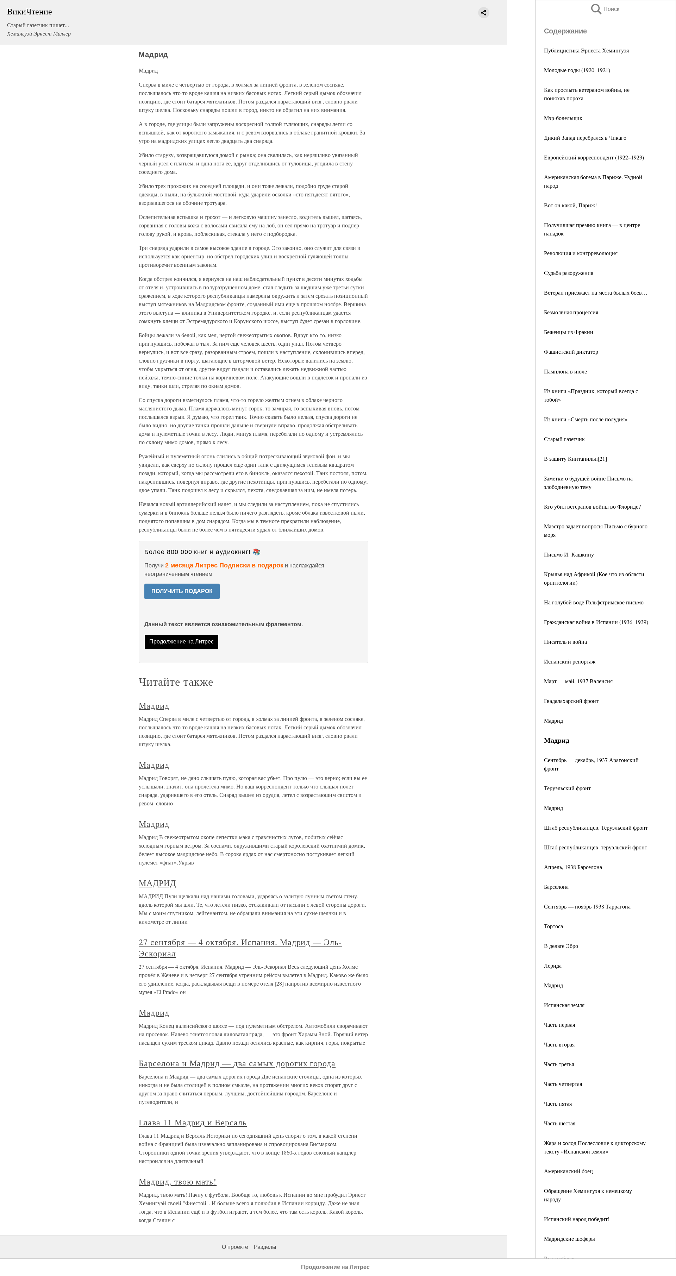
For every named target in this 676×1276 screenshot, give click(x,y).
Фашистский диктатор (571, 351)
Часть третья (559, 1064)
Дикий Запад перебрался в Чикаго (585, 137)
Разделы (265, 1247)
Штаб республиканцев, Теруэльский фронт (596, 827)
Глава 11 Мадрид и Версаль (193, 1122)
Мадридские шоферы (569, 1238)
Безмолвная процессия (571, 312)
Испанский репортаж (569, 661)
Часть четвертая (563, 1083)
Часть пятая (558, 1103)
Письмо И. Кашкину (569, 554)
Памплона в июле (565, 371)
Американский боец (568, 1171)
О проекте (235, 1247)
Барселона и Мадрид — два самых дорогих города (237, 1063)
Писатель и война (565, 641)
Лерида (553, 965)
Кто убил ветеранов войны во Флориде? (592, 506)
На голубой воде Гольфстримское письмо (594, 602)
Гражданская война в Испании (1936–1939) (596, 622)
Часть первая (559, 1024)
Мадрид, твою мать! (178, 1181)
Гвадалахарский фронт (571, 700)
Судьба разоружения (568, 272)
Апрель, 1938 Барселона (573, 866)
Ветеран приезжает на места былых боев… (595, 292)
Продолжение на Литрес (181, 642)
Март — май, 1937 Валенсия (578, 681)
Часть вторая (559, 1044)
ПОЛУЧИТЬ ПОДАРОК (182, 591)
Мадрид (553, 720)
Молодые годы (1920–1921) (577, 70)
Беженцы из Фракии (568, 331)
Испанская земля (564, 1004)
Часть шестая (559, 1123)
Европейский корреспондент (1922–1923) (594, 157)
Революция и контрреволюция (581, 253)
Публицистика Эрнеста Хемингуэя (586, 50)
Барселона (556, 886)
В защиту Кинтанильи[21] (575, 458)
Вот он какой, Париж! (570, 205)
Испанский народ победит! (576, 1218)
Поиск (604, 9)
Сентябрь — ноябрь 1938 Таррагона (587, 906)
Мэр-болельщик (563, 117)
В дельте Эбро (561, 945)
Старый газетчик (564, 438)
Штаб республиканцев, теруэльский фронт (595, 847)
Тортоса (553, 926)
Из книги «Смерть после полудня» (585, 419)
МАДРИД (157, 882)
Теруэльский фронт (567, 788)
